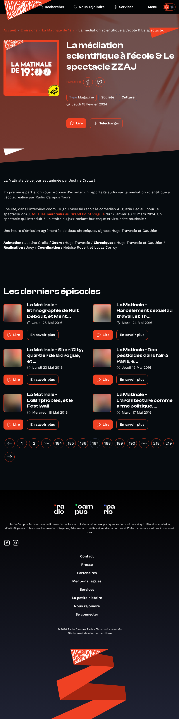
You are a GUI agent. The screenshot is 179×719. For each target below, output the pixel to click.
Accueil (9, 30)
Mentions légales (87, 581)
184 (58, 443)
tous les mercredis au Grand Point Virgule (68, 214)
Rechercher (54, 7)
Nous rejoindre (92, 7)
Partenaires (87, 573)
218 (156, 443)
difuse (108, 633)
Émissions (29, 30)
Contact (87, 556)
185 (71, 443)
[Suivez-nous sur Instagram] (15, 543)
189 (120, 443)
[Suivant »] (9, 457)
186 (83, 443)
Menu (152, 7)
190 (132, 443)
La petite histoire (87, 598)
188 (107, 443)
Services (126, 7)
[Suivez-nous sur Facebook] (6, 543)
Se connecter (87, 614)
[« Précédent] (9, 443)
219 (168, 443)
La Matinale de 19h (58, 30)
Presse (87, 564)
